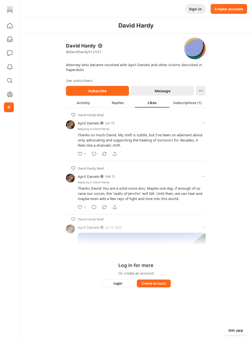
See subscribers (79, 80)
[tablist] (136, 103)
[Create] (9, 107)
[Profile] (10, 94)
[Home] (10, 10)
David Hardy (87, 115)
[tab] (83, 103)
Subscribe (97, 90)
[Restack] (104, 154)
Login (117, 283)
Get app (235, 330)
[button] (10, 25)
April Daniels (88, 123)
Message (163, 90)
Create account (229, 8)
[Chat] (10, 53)
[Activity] (10, 67)
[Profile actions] (201, 91)
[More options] (203, 123)
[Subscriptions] (10, 39)
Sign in (195, 8)
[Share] (114, 154)
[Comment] (94, 154)
